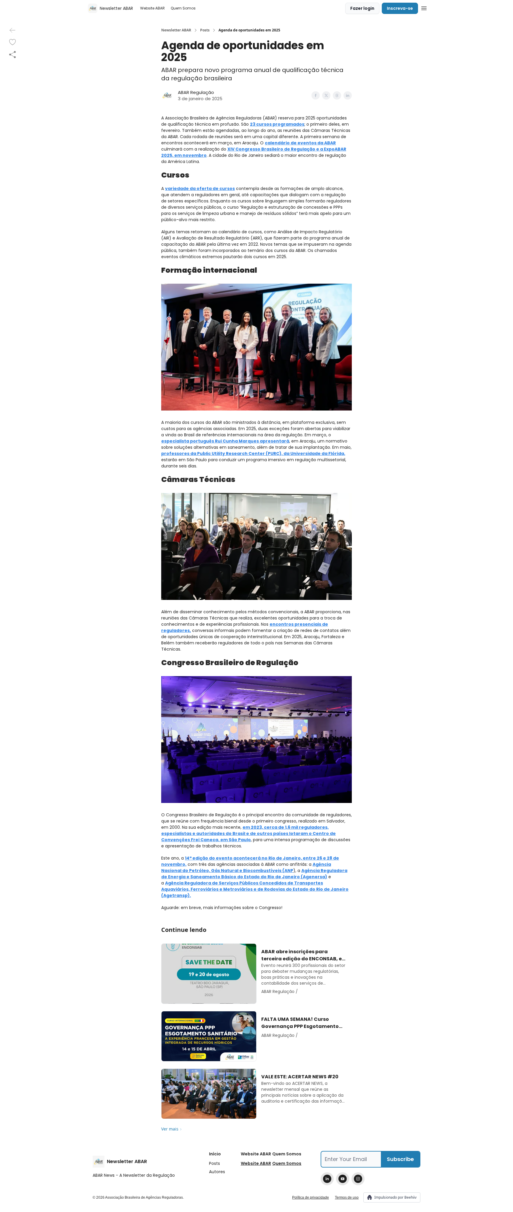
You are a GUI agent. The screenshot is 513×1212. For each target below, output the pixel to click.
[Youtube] (342, 1178)
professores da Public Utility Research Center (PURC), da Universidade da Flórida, (253, 453)
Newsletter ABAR (176, 30)
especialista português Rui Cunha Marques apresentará (225, 441)
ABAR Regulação (196, 92)
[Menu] (424, 7)
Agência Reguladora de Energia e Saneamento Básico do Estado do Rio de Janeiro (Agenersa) (254, 874)
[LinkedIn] (327, 1178)
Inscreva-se (400, 8)
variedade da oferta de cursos (200, 188)
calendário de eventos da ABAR (300, 143)
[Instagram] (358, 1178)
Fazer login (362, 8)
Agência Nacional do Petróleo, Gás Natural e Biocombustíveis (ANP (246, 867)
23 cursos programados (277, 124)
